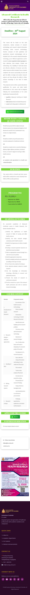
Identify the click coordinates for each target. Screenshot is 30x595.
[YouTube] (6, 579)
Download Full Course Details (16, 111)
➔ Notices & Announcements (9, 544)
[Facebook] (3, 579)
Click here (16, 416)
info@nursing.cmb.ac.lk (9, 565)
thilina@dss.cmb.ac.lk (8, 443)
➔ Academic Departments (9, 538)
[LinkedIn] (10, 579)
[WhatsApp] (22, 579)
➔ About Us (5, 535)
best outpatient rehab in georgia (17, 61)
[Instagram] (14, 579)
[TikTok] (18, 579)
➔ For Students (6, 541)
